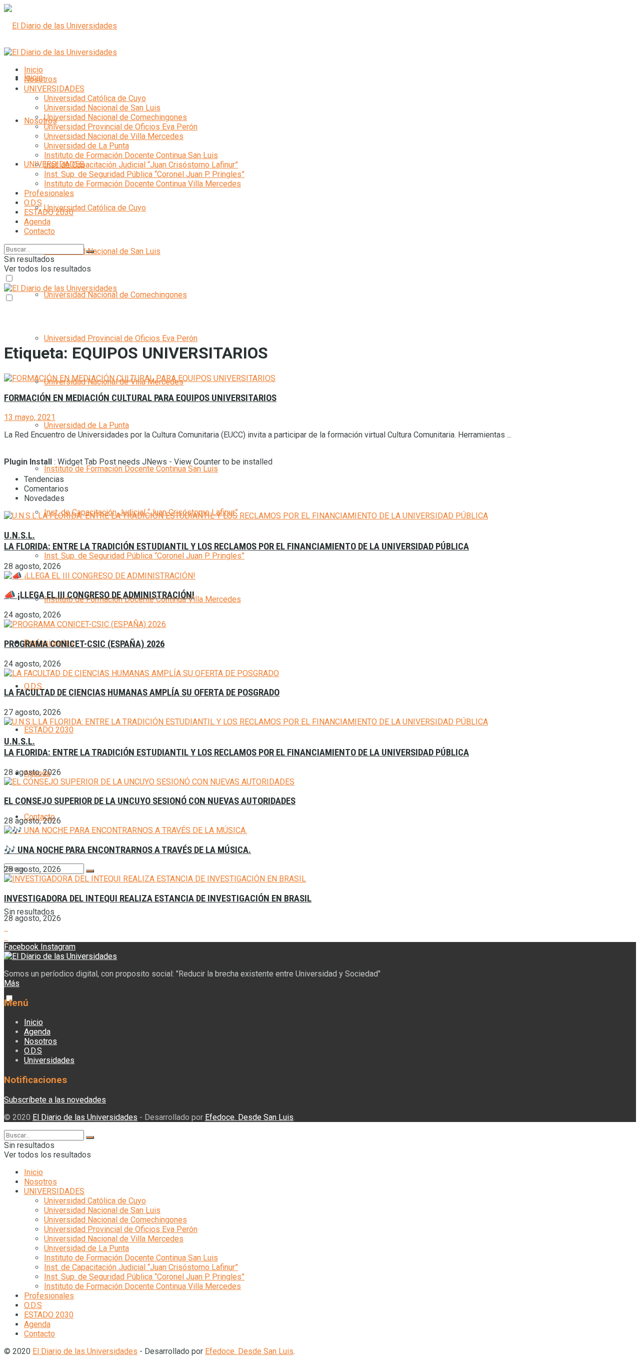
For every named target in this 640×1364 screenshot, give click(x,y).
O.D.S (33, 686)
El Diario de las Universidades (85, 1117)
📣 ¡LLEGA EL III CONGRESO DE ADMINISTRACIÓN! (99, 595)
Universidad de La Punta (86, 425)
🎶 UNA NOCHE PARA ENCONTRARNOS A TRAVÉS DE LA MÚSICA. (127, 850)
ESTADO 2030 (49, 729)
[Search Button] (90, 871)
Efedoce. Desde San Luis (249, 1117)
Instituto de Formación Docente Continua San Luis (131, 469)
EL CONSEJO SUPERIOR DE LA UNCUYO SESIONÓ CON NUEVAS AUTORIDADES (150, 801)
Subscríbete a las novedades (55, 1099)
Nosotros (40, 121)
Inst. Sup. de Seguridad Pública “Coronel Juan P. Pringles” (144, 555)
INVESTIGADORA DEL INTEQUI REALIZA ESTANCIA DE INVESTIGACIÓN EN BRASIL (158, 898)
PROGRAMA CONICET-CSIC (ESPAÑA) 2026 (84, 644)
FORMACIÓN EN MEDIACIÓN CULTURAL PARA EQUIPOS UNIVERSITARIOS (140, 398)
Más (12, 983)
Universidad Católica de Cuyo (95, 207)
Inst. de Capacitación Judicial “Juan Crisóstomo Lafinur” (141, 165)
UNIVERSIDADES (54, 89)
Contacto (39, 231)
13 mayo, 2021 (30, 417)
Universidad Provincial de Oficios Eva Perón (121, 338)
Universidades (49, 1060)
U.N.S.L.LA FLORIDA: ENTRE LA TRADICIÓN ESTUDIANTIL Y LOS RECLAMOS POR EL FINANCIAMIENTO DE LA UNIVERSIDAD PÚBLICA (236, 541)
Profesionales (49, 193)
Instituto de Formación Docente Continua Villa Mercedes (142, 183)
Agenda (37, 221)
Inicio (33, 69)
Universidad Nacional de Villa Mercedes (114, 136)
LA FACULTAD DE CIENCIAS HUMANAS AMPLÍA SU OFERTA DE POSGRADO (142, 692)
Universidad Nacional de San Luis (102, 251)
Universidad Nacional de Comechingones (115, 295)
